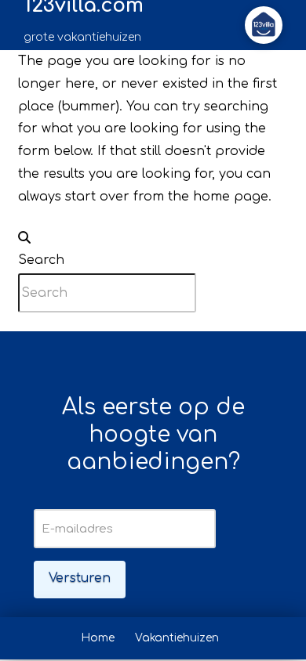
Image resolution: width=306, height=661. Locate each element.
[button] (263, 25)
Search (41, 260)
